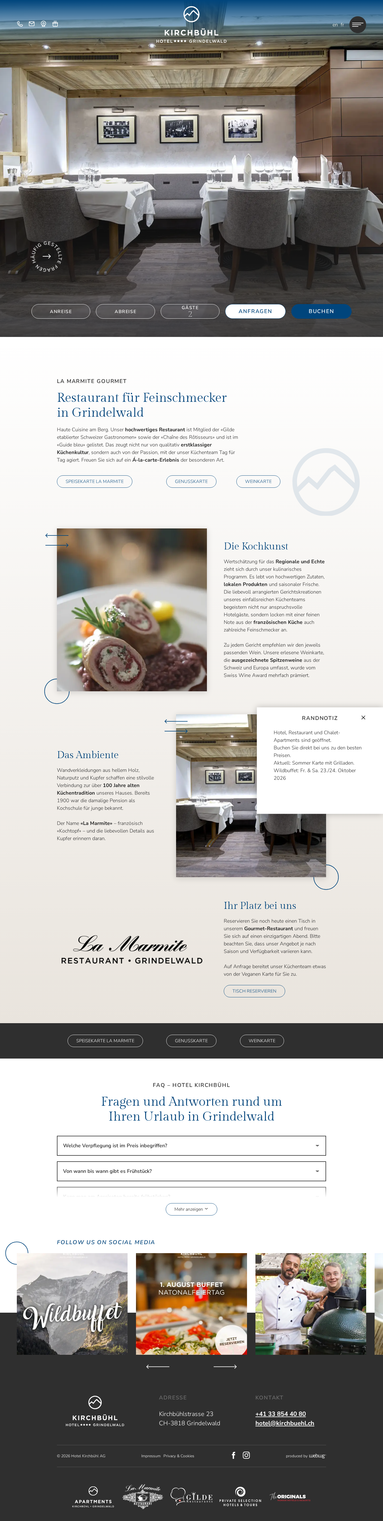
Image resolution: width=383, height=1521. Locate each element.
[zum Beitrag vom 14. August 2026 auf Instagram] (72, 1304)
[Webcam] (43, 24)
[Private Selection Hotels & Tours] (241, 1497)
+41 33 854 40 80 (280, 1414)
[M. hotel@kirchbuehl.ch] (32, 24)
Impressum (151, 1456)
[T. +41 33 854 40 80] (20, 24)
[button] (132, 609)
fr (342, 25)
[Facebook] (233, 1456)
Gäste (190, 308)
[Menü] (357, 24)
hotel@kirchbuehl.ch (284, 1423)
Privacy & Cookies (178, 1456)
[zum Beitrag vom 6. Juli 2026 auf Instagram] (310, 1304)
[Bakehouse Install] (191, 24)
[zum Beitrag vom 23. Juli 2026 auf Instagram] (191, 1304)
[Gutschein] (55, 24)
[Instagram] (246, 1456)
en (335, 25)
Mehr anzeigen (189, 1209)
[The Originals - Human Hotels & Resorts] (290, 1496)
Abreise (125, 312)
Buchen (321, 311)
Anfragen (255, 311)
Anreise (61, 312)
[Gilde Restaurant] (191, 1496)
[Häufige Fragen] (46, 256)
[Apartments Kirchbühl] (93, 1497)
